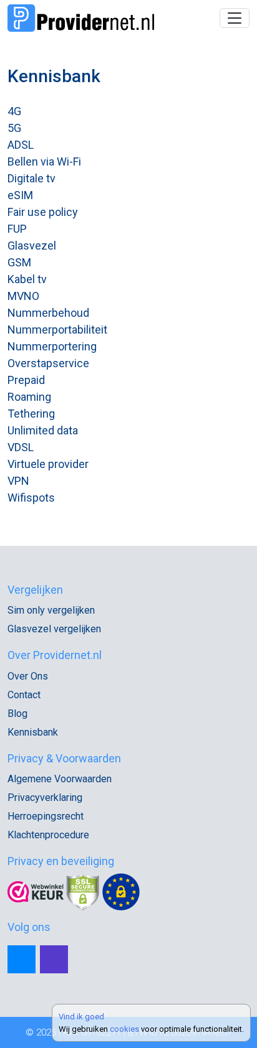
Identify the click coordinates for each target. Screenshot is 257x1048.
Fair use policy (42, 211)
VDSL (20, 447)
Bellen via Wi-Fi (44, 161)
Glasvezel (31, 245)
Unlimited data (42, 430)
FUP (17, 228)
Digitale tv (31, 178)
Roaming (29, 396)
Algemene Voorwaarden (59, 779)
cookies (124, 1029)
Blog (17, 713)
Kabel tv (27, 279)
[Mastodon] (54, 959)
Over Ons (27, 676)
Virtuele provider (48, 463)
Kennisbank (32, 732)
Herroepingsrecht (45, 816)
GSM (19, 262)
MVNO (23, 295)
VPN (18, 480)
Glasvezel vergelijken (54, 629)
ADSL (20, 144)
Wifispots (31, 497)
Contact (24, 695)
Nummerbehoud (48, 312)
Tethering (31, 413)
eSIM (20, 195)
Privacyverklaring (44, 797)
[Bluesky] (21, 959)
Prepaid (26, 379)
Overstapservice (48, 363)
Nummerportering (52, 346)
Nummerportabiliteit (57, 329)
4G (14, 111)
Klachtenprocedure (48, 835)
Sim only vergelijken (51, 610)
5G (14, 127)
